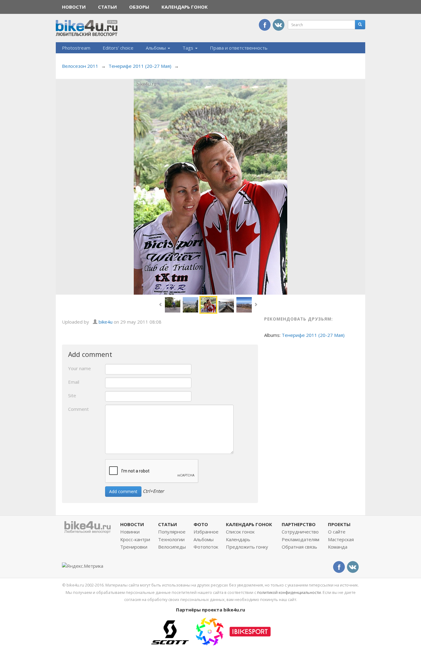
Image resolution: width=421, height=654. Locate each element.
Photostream (76, 48)
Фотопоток (206, 547)
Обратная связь (299, 547)
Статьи (107, 7)
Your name (79, 368)
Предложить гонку (247, 547)
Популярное (172, 532)
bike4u (105, 322)
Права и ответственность (239, 48)
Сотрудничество (300, 532)
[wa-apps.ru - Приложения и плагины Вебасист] (209, 631)
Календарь (238, 539)
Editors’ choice (118, 48)
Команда (337, 547)
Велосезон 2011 (80, 66)
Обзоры (139, 7)
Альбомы (156, 48)
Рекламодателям (300, 539)
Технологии (171, 539)
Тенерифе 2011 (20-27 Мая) (139, 66)
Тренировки (133, 547)
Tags (188, 48)
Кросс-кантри (135, 539)
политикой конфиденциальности (289, 592)
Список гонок (240, 532)
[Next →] (210, 186)
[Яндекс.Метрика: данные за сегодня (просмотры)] (82, 566)
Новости (74, 7)
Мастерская (341, 539)
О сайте (336, 532)
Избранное (206, 532)
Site (72, 395)
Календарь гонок (184, 7)
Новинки (130, 532)
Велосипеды (172, 547)
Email (73, 382)
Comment (78, 409)
